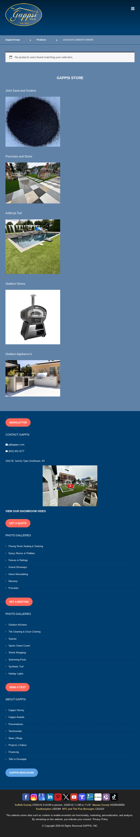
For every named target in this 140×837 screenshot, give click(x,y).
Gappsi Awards (16, 717)
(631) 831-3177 (16, 451)
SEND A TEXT (17, 687)
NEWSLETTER (18, 422)
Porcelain (13, 588)
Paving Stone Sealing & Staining (26, 546)
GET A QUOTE (18, 523)
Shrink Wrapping (17, 652)
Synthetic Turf (16, 666)
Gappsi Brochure (21, 772)
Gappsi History (16, 710)
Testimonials (15, 731)
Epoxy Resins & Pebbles (22, 553)
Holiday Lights (16, 673)
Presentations (16, 724)
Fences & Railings (18, 560)
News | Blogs (15, 738)
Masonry (13, 581)
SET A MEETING (19, 601)
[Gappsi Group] (23, 14)
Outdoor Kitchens (18, 624)
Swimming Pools (17, 659)
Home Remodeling (18, 574)
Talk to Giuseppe (17, 759)
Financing (14, 752)
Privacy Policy (100, 819)
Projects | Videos (18, 745)
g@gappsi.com (16, 444)
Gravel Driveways (18, 567)
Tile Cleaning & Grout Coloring (24, 631)
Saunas (13, 638)
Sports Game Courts (19, 645)
